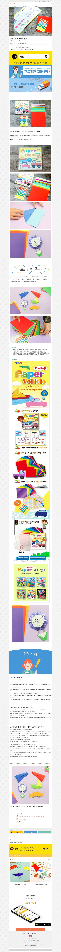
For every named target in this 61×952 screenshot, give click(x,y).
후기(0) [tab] (47, 6)
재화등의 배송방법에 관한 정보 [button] (15, 842)
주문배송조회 (44, 1)
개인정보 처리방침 (33, 938)
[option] (30, 21)
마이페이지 (50, 1)
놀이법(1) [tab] (25, 6)
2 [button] (30, 37)
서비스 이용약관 (27, 938)
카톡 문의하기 (33, 933)
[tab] (30, 836)
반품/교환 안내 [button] (12, 839)
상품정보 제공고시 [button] (13, 836)
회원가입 (39, 1)
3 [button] (32, 37)
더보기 (49, 859)
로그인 (36, 1)
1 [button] (28, 37)
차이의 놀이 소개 (26, 933)
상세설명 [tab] (14, 6)
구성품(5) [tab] (36, 6)
